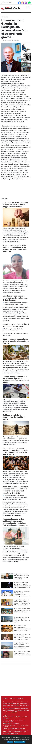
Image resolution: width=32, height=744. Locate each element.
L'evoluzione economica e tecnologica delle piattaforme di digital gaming (15, 298)
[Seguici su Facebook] (19, 3)
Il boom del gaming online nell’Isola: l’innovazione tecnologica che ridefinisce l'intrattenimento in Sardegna (15, 522)
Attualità (4, 17)
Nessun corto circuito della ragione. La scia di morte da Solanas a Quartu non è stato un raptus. (15, 248)
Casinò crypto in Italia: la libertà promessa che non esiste (16, 325)
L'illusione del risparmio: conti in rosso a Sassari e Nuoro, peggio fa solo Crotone (15, 204)
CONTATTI (12, 698)
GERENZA (5, 698)
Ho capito (10, 741)
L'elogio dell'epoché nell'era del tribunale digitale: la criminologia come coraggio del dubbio (16, 379)
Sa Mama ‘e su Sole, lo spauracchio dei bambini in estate (14, 417)
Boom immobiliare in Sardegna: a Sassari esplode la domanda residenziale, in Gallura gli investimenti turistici (16, 490)
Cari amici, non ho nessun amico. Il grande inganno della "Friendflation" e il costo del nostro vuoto (15, 451)
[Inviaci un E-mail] (26, 3)
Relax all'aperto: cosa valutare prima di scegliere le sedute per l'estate (16, 341)
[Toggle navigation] (28, 8)
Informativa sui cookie (19, 741)
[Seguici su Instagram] (23, 3)
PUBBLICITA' (20, 698)
